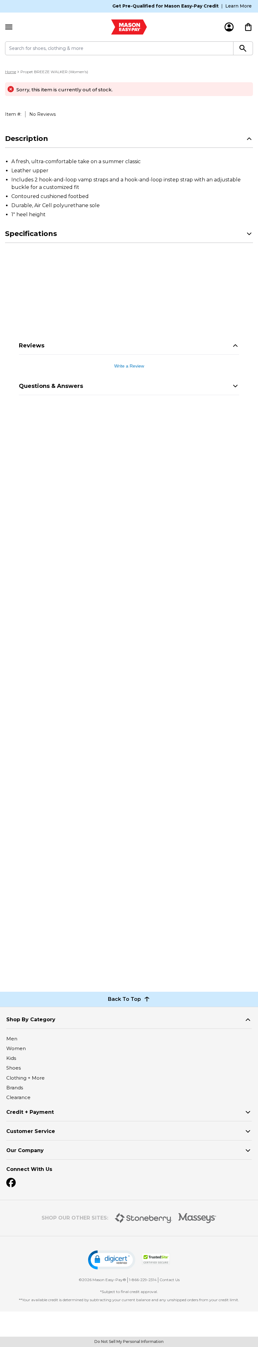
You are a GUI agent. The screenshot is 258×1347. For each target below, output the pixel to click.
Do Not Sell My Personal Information (129, 1341)
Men (11, 1039)
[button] (111, 1260)
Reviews (31, 345)
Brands (14, 1088)
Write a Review (129, 365)
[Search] (243, 48)
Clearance (18, 1097)
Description (26, 138)
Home (10, 71)
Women (16, 1048)
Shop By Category (30, 1019)
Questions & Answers (51, 386)
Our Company (25, 1150)
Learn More (238, 6)
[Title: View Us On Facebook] (11, 1182)
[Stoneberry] (143, 1218)
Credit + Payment (30, 1112)
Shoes (13, 1068)
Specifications (31, 233)
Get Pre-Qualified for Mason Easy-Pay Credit (165, 6)
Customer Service (30, 1131)
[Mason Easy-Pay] (129, 27)
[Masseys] (197, 1218)
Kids (11, 1058)
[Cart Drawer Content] (248, 27)
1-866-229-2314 (143, 1279)
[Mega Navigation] (9, 27)
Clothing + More (25, 1078)
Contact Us (170, 1279)
